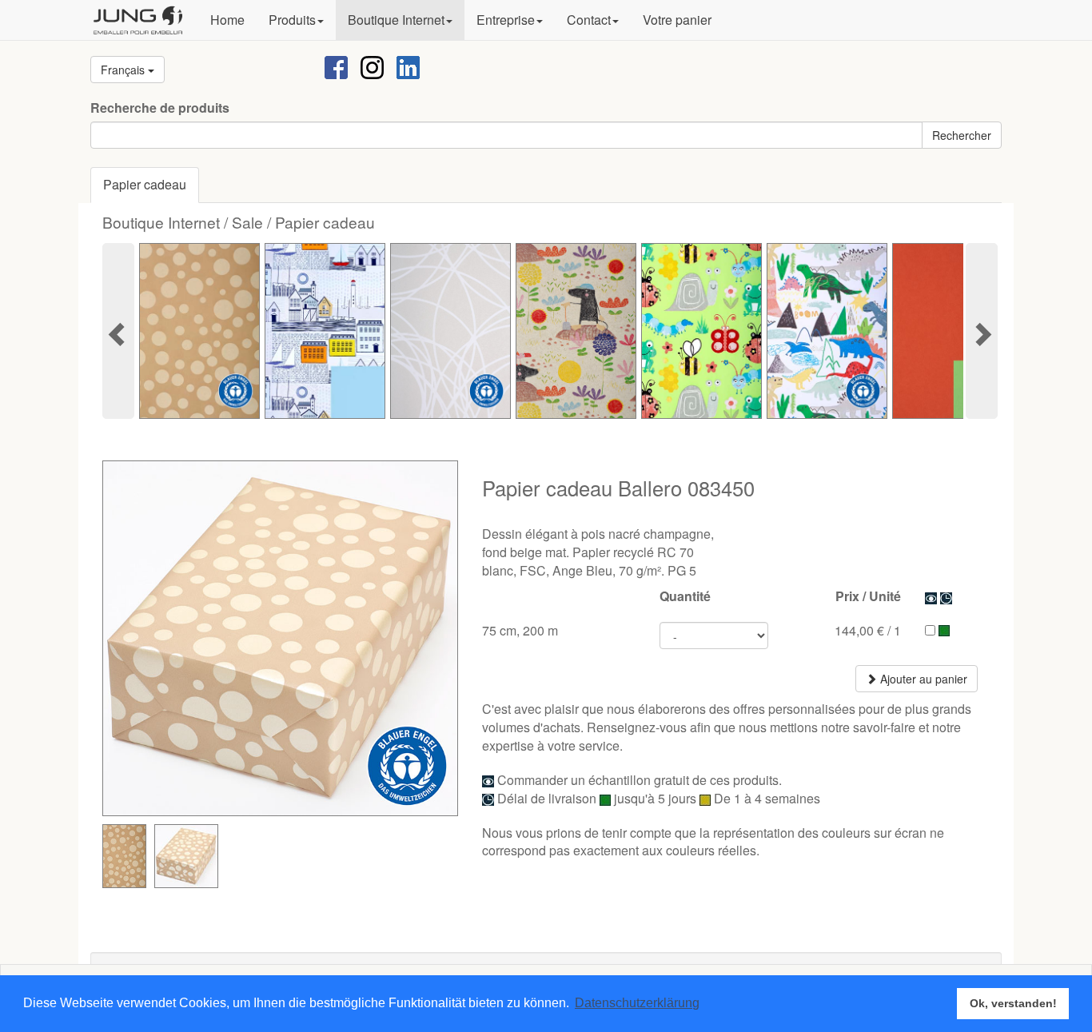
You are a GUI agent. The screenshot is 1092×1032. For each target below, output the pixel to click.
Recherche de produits (159, 108)
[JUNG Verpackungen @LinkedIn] (408, 66)
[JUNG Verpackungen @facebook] (336, 66)
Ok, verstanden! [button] (1013, 1003)
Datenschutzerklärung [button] (637, 1003)
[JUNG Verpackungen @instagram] (372, 66)
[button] (296, 20)
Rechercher (961, 135)
